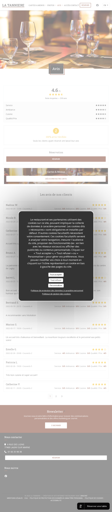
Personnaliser (56, 285)
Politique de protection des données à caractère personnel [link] (57, 290)
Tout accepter (56, 274)
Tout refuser (56, 280)
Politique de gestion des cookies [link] (56, 294)
